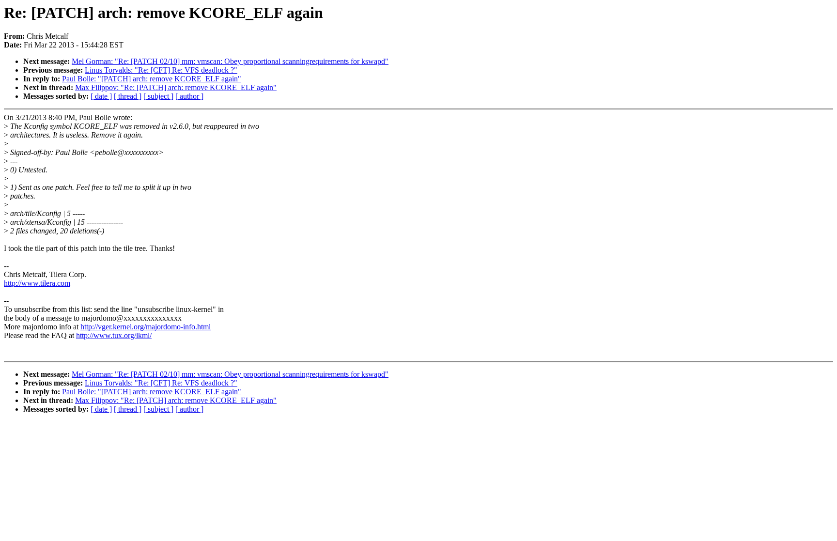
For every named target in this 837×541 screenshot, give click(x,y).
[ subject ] (158, 96)
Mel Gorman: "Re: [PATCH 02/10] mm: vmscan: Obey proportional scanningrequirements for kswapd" (230, 61)
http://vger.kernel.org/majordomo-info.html (145, 327)
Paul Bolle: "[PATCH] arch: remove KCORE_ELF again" (151, 79)
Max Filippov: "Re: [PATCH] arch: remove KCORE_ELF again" (176, 87)
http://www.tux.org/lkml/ (114, 335)
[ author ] (189, 96)
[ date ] (101, 96)
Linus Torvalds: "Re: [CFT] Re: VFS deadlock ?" (161, 70)
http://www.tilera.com (37, 283)
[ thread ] (127, 96)
